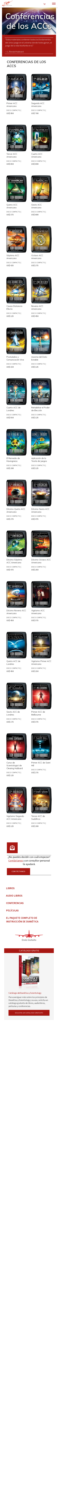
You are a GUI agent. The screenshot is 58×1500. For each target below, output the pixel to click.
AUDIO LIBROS (14, 896)
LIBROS (10, 888)
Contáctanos (15, 861)
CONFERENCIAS (15, 903)
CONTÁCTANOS (18, 871)
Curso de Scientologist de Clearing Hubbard (14, 765)
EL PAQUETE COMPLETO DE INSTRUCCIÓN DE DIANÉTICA (22, 920)
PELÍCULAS (12, 910)
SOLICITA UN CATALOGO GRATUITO (29, 1013)
